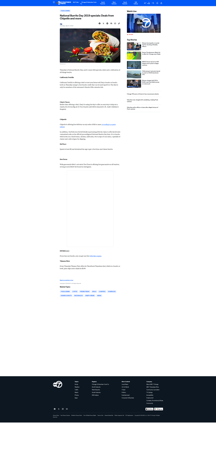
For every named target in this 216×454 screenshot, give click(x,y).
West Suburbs (114, 3)
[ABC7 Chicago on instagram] (62, 409)
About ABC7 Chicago (152, 384)
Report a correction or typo (66, 280)
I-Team (123, 389)
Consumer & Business (128, 398)
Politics (124, 392)
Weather (77, 387)
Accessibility (149, 395)
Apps (76, 398)
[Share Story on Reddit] (107, 23)
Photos (77, 395)
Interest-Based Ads (109, 415)
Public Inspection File (119, 415)
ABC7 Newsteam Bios (152, 387)
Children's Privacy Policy (76, 415)
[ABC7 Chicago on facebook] (54, 409)
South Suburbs (124, 3)
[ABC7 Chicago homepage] (63, 3)
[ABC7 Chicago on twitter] (58, 409)
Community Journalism (152, 389)
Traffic (76, 389)
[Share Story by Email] (115, 23)
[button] (54, 2)
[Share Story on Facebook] (99, 23)
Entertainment (126, 395)
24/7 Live (76, 2)
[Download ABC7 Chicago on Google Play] (158, 409)
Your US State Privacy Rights (89, 415)
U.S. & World (125, 387)
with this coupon (95, 256)
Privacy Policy (56, 415)
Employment (149, 398)
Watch (76, 392)
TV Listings (149, 392)
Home (76, 384)
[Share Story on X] (103, 23)
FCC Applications (129, 415)
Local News (125, 384)
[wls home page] (57, 384)
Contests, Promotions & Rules (154, 400)
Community (149, 403)
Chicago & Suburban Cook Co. (88, 3)
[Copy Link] (119, 23)
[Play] (144, 23)
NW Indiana (136, 3)
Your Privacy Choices (65, 415)
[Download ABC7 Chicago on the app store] (149, 409)
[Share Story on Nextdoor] (111, 23)
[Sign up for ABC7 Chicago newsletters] (67, 409)
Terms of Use (100, 415)
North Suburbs (102, 3)
